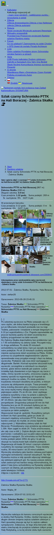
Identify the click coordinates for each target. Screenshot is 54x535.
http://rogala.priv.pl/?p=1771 (14, 480)
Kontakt (47, 72)
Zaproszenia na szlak (34, 43)
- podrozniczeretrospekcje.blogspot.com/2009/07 (29, 273)
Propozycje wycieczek (31, 36)
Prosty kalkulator (20, 59)
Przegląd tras (13, 36)
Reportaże (46, 30)
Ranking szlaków (15, 169)
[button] (8, 80)
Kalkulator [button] (12, 10)
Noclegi (17, 64)
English (14, 83)
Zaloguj (10, 77)
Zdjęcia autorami (22, 25)
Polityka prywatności (17, 75)
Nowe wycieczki (15, 30)
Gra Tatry (32, 62)
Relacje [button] (10, 28)
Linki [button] (9, 49)
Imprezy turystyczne (43, 64)
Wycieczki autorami (32, 30)
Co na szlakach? (15, 43)
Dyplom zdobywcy (37, 59)
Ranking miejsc (22, 38)
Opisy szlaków (14, 51)
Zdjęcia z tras (36, 23)
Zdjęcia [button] (10, 20)
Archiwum (42, 46)
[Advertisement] (27, 136)
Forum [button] (10, 41)
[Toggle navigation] (7, 5)
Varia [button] (9, 56)
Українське (26, 83)
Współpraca (13, 72)
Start (9, 166)
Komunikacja (27, 64)
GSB (9, 59)
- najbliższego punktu (38, 15)
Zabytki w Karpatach (17, 62)
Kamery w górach (23, 54)
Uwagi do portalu (22, 46)
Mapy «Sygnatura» (28, 72)
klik (22, 473)
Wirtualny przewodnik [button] (17, 33)
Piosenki (11, 67)
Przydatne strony (29, 51)
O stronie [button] (11, 69)
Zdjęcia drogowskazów (18, 23)
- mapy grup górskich (17, 15)
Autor (29, 75)
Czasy (41, 72)
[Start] (3, 5)
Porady (34, 46)
